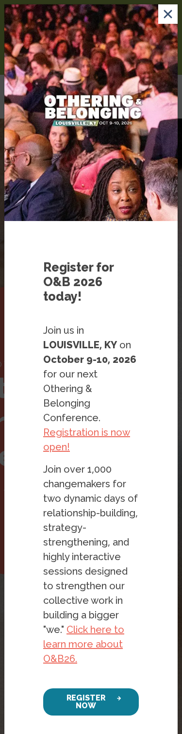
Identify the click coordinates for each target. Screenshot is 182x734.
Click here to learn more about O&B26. (83, 644)
